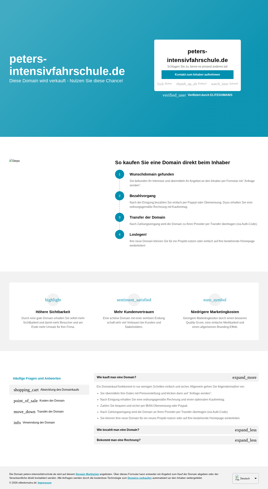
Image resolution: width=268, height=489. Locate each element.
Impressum (44, 482)
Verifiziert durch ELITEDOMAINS (210, 95)
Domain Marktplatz (87, 474)
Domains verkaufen (140, 477)
